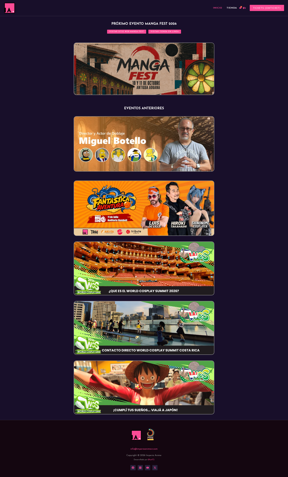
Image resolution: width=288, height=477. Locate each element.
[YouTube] (147, 467)
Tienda (232, 8)
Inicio (217, 8)
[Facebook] (133, 467)
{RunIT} (151, 460)
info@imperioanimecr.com (144, 449)
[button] (266, 8)
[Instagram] (140, 467)
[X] (155, 467)
